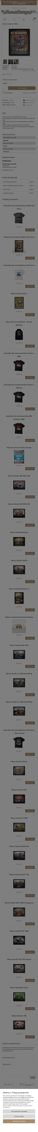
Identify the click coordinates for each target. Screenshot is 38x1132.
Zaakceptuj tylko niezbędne (19, 1111)
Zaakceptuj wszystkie (19, 1121)
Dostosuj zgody (19, 1116)
